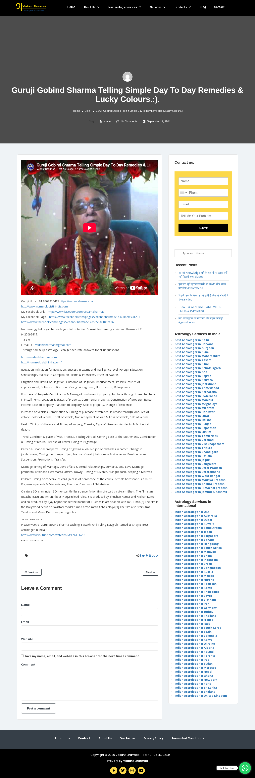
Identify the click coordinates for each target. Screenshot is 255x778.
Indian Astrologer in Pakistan (196, 584)
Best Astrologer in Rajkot (193, 376)
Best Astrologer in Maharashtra (197, 356)
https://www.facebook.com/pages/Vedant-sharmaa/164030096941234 (94, 317)
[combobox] (183, 192)
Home (71, 7)
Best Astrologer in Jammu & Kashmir (201, 492)
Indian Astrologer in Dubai (193, 520)
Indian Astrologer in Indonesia (196, 560)
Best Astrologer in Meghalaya (196, 404)
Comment (28, 664)
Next (149, 572)
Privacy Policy (153, 738)
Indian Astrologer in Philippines (197, 592)
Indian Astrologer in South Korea (198, 628)
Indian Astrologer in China (193, 556)
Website (27, 639)
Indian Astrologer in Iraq (192, 660)
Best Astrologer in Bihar (192, 364)
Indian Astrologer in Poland (194, 652)
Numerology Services (122, 7)
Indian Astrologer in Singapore (196, 536)
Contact (219, 7)
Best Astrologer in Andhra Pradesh (200, 484)
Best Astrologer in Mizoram (194, 408)
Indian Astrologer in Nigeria (194, 580)
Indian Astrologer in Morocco (195, 668)
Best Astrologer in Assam (193, 360)
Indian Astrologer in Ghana (194, 676)
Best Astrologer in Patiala (193, 456)
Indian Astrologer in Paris (193, 683)
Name (25, 605)
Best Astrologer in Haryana (194, 344)
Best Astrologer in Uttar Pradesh (198, 468)
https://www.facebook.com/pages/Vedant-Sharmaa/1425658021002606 (67, 322)
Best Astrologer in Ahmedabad (197, 388)
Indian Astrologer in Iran (192, 604)
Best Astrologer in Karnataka (196, 392)
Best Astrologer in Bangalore (195, 464)
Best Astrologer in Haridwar (195, 412)
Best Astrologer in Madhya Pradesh (200, 480)
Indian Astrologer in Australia (196, 516)
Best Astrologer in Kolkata (194, 380)
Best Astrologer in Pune (192, 352)
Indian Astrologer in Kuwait (194, 524)
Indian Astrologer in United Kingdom (201, 695)
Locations (62, 738)
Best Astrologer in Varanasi (194, 440)
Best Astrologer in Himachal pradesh (201, 488)
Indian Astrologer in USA (192, 512)
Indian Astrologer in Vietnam (195, 600)
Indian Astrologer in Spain (193, 632)
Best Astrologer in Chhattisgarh (198, 368)
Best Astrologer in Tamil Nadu (196, 436)
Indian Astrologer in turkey (194, 612)
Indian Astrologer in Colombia (196, 636)
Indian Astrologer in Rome (193, 588)
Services (156, 7)
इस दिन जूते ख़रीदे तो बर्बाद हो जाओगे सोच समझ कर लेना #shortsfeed (202, 286)
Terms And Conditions (188, 738)
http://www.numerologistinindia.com (44, 306)
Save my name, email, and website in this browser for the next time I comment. (82, 656)
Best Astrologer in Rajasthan (195, 428)
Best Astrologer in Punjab (193, 424)
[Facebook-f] (113, 770)
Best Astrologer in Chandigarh (196, 452)
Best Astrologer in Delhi (192, 340)
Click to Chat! (227, 768)
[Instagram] (132, 770)
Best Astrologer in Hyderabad (196, 396)
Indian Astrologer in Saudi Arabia (198, 528)
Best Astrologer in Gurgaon (194, 348)
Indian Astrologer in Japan (193, 532)
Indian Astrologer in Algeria (194, 648)
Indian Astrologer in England (195, 691)
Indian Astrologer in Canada (195, 540)
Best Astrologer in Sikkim (193, 432)
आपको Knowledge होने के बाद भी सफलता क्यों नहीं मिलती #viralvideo (202, 275)
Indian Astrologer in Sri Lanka (196, 687)
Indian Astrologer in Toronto (195, 656)
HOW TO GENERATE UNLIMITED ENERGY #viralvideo (200, 309)
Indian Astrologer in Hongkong (197, 544)
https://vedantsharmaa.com (77, 301)
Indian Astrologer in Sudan (194, 664)
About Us (89, 7)
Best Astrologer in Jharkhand (195, 384)
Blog (203, 7)
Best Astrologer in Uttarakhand (197, 472)
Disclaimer (127, 738)
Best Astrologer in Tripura (193, 448)
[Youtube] (141, 770)
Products (181, 7)
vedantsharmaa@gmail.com (53, 345)
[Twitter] (123, 770)
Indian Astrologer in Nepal (193, 672)
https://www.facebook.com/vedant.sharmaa (76, 311)
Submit (203, 227)
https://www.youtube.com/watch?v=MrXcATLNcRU (53, 535)
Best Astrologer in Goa (191, 372)
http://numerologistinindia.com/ (41, 362)
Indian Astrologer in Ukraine (195, 644)
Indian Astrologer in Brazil (193, 564)
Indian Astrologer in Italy (192, 624)
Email (25, 622)
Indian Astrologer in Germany (196, 608)
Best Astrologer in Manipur (194, 400)
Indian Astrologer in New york (196, 679)
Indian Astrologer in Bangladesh (198, 568)
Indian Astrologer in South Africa (198, 548)
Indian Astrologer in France (194, 620)
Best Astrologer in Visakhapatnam (199, 444)
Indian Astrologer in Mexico (194, 576)
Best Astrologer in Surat (192, 416)
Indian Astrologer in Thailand (195, 616)
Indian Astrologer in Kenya (194, 640)
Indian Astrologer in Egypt (193, 596)
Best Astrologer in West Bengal (197, 476)
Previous (32, 572)
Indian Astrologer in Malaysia (196, 552)
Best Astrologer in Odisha (193, 420)
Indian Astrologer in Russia (194, 572)
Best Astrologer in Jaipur (192, 460)
